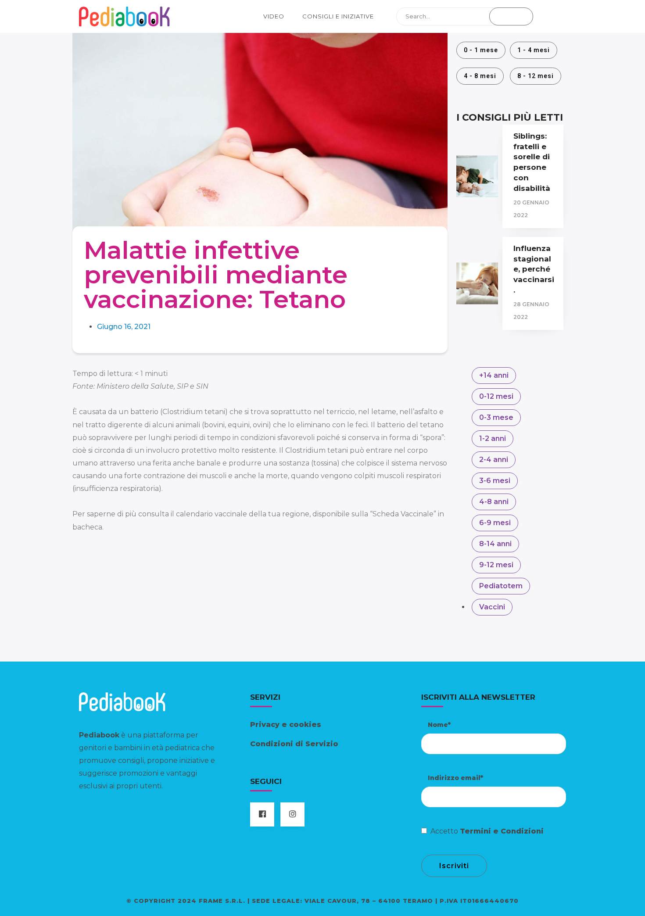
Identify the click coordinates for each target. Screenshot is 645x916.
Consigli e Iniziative (338, 16)
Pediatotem (501, 586)
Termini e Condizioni (502, 831)
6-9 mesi (495, 523)
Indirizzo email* (455, 778)
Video (273, 16)
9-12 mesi (496, 565)
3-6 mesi (494, 480)
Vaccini (492, 607)
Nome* (439, 725)
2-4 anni (493, 459)
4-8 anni (494, 501)
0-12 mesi (496, 396)
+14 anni (494, 375)
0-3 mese (496, 417)
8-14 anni (495, 544)
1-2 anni (492, 438)
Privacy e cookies (285, 724)
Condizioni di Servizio (294, 744)
